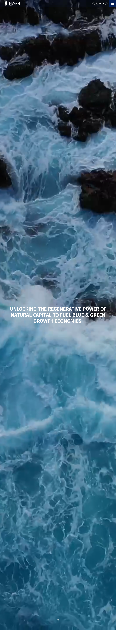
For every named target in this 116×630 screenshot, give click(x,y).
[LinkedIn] (97, 4)
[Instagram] (100, 4)
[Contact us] (93, 4)
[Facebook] (106, 4)
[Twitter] (103, 4)
